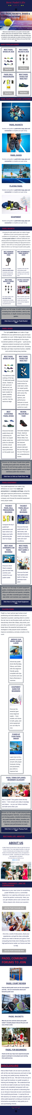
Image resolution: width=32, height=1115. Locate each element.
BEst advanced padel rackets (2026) (8, 253)
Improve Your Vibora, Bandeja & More (16, 641)
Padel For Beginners (16, 1050)
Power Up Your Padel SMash (16, 736)
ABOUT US (16, 843)
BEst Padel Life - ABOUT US (14, 836)
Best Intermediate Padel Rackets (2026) (23, 253)
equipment (16, 217)
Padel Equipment (9, 482)
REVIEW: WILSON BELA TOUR (23, 414)
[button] (16, 10)
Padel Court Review (16, 983)
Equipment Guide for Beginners (16, 689)
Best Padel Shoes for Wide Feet (23, 77)
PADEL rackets (16, 125)
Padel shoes (16, 155)
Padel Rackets (8, 228)
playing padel (16, 186)
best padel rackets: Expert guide (8, 281)
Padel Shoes (7, 328)
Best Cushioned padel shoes (8, 414)
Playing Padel (8, 609)
